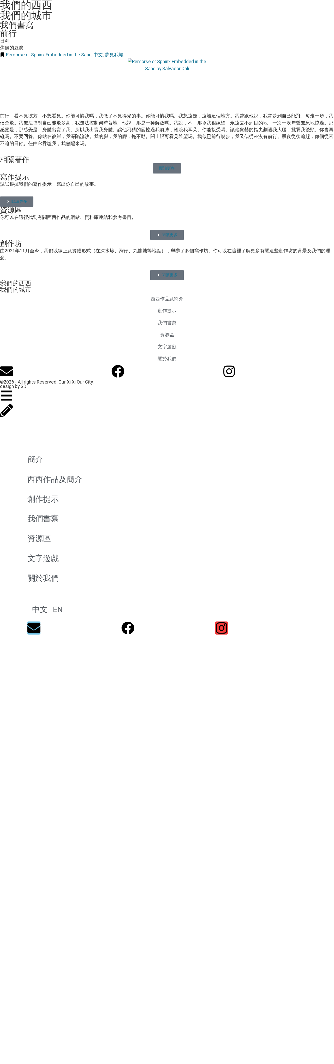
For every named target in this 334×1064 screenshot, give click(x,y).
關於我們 (167, 358)
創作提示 (167, 310)
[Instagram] (229, 371)
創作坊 (11, 243)
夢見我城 (114, 54)
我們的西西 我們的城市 (15, 286)
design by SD (13, 386)
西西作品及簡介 (167, 298)
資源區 (11, 210)
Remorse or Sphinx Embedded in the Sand (49, 54)
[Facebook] (117, 371)
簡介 (35, 459)
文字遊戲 (167, 346)
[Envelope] (6, 371)
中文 (98, 54)
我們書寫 (16, 25)
